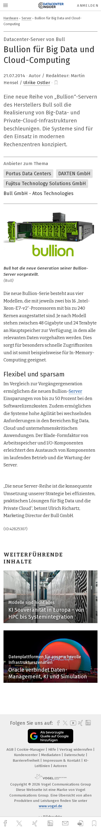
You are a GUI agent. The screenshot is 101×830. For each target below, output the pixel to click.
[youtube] (72, 723)
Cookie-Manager (31, 749)
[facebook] (6, 823)
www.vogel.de (50, 806)
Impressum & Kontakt (62, 760)
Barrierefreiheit (26, 760)
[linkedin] (51, 823)
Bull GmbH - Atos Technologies (39, 193)
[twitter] (20, 823)
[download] (80, 823)
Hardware (11, 18)
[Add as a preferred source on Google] (50, 736)
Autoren (60, 766)
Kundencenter (26, 755)
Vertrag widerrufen (76, 749)
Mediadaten (51, 755)
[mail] (66, 823)
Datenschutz (75, 755)
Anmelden (87, 5)
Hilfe (52, 749)
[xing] (35, 823)
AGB (10, 749)
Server (27, 18)
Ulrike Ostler (36, 82)
